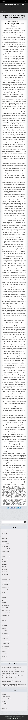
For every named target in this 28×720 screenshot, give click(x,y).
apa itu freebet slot (21, 487)
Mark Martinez (10, 28)
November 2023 (6, 612)
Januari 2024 (5, 607)
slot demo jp (8, 501)
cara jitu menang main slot (19, 490)
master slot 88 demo (6, 499)
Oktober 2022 (5, 646)
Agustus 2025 (5, 559)
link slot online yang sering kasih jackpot (16, 498)
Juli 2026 (4, 531)
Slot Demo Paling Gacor (14, 21)
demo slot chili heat (9, 494)
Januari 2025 (5, 577)
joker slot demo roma (16, 497)
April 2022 (4, 653)
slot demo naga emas (15, 501)
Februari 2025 (5, 574)
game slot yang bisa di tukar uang (17, 496)
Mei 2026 (4, 536)
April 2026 (4, 538)
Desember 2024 (6, 579)
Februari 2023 (5, 636)
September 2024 (6, 587)
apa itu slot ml (5, 488)
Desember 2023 (6, 610)
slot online (4, 703)
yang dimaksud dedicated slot (19, 504)
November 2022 (6, 643)
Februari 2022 (5, 659)
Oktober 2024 (5, 584)
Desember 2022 (6, 641)
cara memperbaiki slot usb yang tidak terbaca (13, 491)
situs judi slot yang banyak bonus (14, 500)
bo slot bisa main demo (10, 489)
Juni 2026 (4, 533)
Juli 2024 (4, 592)
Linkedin (19, 507)
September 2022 (6, 648)
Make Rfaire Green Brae (14, 4)
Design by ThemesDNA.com (14, 718)
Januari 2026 (5, 546)
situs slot (4, 694)
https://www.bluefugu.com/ (8, 698)
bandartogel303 (6, 696)
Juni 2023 (4, 625)
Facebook (13, 507)
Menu (4, 1)
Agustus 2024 (5, 589)
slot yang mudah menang (16, 503)
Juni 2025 (4, 564)
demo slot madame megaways (20, 494)
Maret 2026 (5, 541)
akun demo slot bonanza (12, 486)
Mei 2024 (4, 597)
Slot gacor (4, 708)
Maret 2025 (5, 571)
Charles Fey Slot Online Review (14, 25)
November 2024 (6, 582)
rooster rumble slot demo (7, 500)
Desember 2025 (6, 548)
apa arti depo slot (12, 487)
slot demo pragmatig (17, 502)
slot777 (3, 705)
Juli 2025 (4, 561)
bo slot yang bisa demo (21, 489)
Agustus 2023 (5, 620)
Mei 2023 (4, 628)
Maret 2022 (5, 656)
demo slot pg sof (6, 495)
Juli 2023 (4, 623)
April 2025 (4, 569)
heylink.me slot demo (7, 497)
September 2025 (6, 556)
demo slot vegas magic (15, 495)
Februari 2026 (5, 543)
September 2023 (6, 618)
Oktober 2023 (5, 615)
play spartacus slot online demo (19, 499)
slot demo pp (9, 502)
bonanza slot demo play (8, 490)
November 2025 (6, 551)
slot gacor (4, 701)
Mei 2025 (4, 566)
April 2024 (4, 600)
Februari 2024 (5, 605)
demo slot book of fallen (11, 493)
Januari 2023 (5, 638)
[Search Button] (25, 1)
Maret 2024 (4, 602)
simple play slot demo (18, 500)
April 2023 (4, 630)
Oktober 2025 (5, 554)
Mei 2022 (4, 651)
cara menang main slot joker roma (13, 492)
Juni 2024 (4, 594)
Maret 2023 (5, 633)
